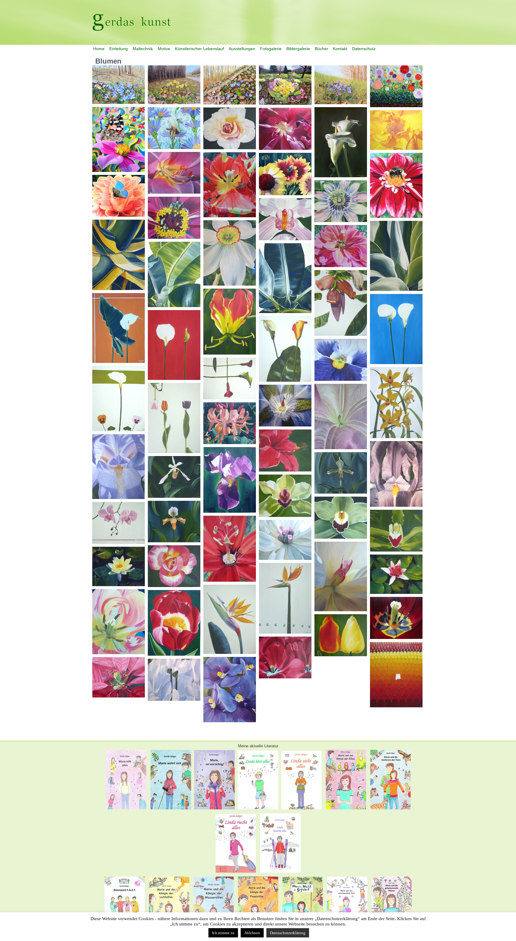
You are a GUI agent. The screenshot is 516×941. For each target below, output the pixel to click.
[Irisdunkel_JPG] (229, 480)
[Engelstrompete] (340, 416)
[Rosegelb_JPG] (396, 130)
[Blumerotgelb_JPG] (229, 322)
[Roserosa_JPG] (229, 128)
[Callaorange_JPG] (285, 349)
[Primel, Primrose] (285, 85)
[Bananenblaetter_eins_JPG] (174, 274)
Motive (164, 48)
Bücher (321, 48)
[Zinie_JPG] (174, 218)
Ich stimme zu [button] (223, 933)
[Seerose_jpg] (396, 574)
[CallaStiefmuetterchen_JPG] (118, 398)
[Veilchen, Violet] (340, 84)
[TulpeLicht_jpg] (396, 618)
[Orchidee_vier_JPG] (174, 521)
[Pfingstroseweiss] (340, 576)
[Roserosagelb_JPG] (174, 566)
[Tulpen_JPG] (285, 657)
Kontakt (340, 48)
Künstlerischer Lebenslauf (199, 48)
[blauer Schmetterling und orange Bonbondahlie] (118, 196)
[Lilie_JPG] (174, 173)
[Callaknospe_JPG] (174, 345)
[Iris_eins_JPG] (118, 466)
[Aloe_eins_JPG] (118, 255)
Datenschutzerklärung (287, 933)
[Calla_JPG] (118, 328)
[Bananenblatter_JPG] (285, 278)
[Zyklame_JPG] (174, 680)
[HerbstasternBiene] (174, 128)
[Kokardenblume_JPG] (285, 174)
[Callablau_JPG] (396, 329)
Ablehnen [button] (252, 933)
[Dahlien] (396, 86)
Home (99, 48)
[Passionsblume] (229, 549)
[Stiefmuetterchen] (340, 360)
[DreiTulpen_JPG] (174, 418)
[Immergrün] (118, 84)
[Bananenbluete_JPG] (340, 303)
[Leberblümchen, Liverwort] (229, 84)
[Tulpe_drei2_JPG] (118, 621)
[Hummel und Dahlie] (396, 185)
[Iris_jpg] (396, 474)
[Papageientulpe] (229, 184)
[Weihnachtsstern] (118, 677)
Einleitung (118, 48)
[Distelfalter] (118, 139)
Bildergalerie (298, 48)
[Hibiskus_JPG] (285, 450)
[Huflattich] (174, 84)
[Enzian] (285, 405)
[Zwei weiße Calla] (340, 142)
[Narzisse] (229, 253)
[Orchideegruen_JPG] (396, 531)
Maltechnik (143, 48)
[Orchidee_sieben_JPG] (340, 518)
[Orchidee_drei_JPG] (340, 473)
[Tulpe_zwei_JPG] (174, 623)
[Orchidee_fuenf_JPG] (285, 219)
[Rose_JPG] (285, 129)
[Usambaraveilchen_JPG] (229, 689)
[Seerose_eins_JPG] (118, 566)
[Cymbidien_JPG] (396, 402)
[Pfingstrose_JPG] (285, 540)
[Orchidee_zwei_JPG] (118, 523)
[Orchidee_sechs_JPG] (285, 496)
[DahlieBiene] (340, 246)
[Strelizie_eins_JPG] (285, 598)
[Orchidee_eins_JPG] (174, 477)
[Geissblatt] (229, 423)
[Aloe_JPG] (396, 256)
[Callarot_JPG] (229, 378)
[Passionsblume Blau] (340, 201)
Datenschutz (364, 48)
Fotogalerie (271, 48)
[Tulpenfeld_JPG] (396, 674)
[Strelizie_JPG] (229, 619)
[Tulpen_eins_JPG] (340, 635)
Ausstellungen (242, 48)
